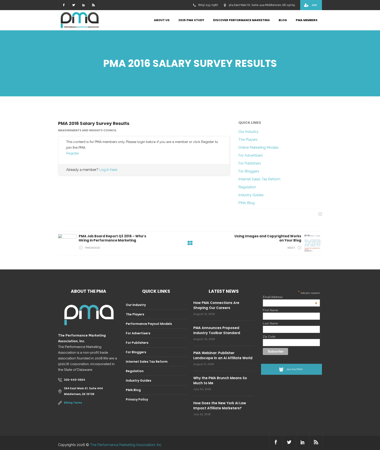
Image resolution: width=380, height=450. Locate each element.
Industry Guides (251, 195)
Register (72, 153)
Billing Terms (73, 402)
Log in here (108, 170)
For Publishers (249, 163)
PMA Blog (246, 203)
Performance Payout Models (149, 324)
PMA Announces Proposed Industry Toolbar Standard (216, 330)
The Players (248, 139)
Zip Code (269, 336)
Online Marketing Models (258, 147)
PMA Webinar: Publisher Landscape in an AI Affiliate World (222, 355)
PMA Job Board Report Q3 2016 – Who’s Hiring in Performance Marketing (112, 238)
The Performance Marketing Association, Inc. (126, 445)
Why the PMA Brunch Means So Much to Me (220, 380)
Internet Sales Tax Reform (259, 179)
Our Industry (248, 132)
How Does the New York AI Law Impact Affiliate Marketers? (219, 405)
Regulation (247, 187)
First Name (270, 310)
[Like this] (320, 214)
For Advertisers (250, 155)
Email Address (290, 297)
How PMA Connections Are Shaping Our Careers (216, 305)
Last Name (270, 323)
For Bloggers (248, 171)
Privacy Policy (137, 399)
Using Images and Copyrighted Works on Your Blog (267, 238)
